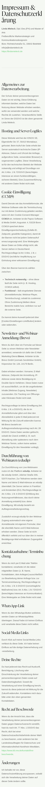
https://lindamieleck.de (12, 51)
